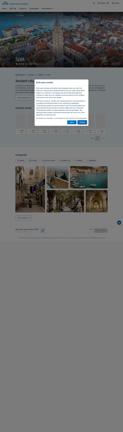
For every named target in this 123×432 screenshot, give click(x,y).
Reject (72, 122)
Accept (82, 122)
